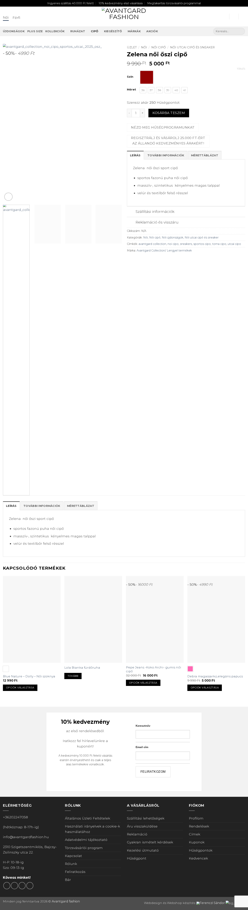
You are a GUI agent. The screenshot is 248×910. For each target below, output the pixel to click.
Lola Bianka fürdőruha (82, 667)
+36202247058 (15, 817)
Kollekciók (55, 31)
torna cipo (219, 244)
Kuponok (196, 842)
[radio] (146, 77)
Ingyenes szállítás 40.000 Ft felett (70, 3)
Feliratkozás (75, 872)
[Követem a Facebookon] (6, 885)
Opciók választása (20, 687)
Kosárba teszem (168, 113)
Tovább (73, 675)
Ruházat (77, 31)
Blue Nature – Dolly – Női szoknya (29, 676)
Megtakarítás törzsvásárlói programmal (174, 3)
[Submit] (240, 31)
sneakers (186, 244)
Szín (130, 76)
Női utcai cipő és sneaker (192, 47)
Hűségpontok (200, 850)
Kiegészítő (113, 31)
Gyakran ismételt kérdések (150, 842)
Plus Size (35, 31)
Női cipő (158, 47)
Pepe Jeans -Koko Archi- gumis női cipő (153, 669)
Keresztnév (143, 725)
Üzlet (132, 47)
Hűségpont (136, 858)
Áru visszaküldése (142, 826)
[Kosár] (243, 16)
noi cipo (173, 244)
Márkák (134, 31)
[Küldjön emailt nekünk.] (22, 885)
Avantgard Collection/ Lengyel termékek (164, 250)
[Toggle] (131, 212)
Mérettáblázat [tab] (204, 155)
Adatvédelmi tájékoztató (86, 840)
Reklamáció (137, 834)
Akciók (152, 31)
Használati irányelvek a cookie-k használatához (92, 829)
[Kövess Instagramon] (14, 885)
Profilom (196, 818)
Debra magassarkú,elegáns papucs (215, 676)
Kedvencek (198, 858)
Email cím (142, 747)
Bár (68, 880)
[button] (224, 16)
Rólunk (71, 864)
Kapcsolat (73, 856)
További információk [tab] (165, 155)
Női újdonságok (172, 237)
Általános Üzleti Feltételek (87, 818)
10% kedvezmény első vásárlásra (121, 3)
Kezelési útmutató (143, 850)
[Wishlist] (233, 16)
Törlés (241, 68)
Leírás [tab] (135, 155)
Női (144, 47)
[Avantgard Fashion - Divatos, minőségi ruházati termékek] (124, 16)
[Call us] (29, 885)
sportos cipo (202, 244)
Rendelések (199, 826)
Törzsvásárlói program (84, 848)
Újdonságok (14, 31)
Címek (194, 834)
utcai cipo (234, 244)
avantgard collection (152, 244)
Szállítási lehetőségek (145, 818)
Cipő (94, 31)
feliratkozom (153, 771)
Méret (131, 89)
